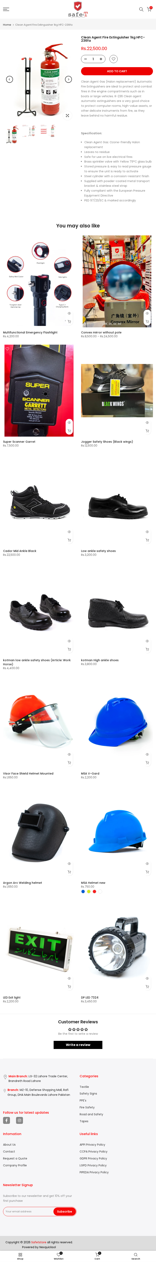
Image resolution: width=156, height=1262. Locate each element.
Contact (9, 1152)
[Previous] (9, 79)
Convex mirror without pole (101, 332)
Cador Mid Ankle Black (19, 551)
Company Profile (15, 1165)
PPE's (83, 1100)
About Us (9, 1145)
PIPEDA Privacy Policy (94, 1172)
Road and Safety (91, 1114)
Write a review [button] (78, 1044)
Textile (84, 1087)
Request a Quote (15, 1158)
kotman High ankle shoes (100, 660)
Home (7, 24)
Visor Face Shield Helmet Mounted (28, 773)
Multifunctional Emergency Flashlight (30, 332)
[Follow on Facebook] (6, 1120)
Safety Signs (88, 1094)
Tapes (84, 1121)
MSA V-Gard (90, 773)
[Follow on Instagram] (19, 1120)
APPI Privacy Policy (92, 1145)
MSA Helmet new (93, 883)
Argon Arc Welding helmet (22, 883)
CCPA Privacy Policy (93, 1152)
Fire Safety (87, 1107)
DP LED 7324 (90, 997)
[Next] (68, 79)
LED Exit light (12, 997)
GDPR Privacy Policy (93, 1158)
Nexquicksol (47, 1247)
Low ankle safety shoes (98, 551)
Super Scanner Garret (19, 442)
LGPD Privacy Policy (93, 1165)
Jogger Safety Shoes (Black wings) (107, 442)
